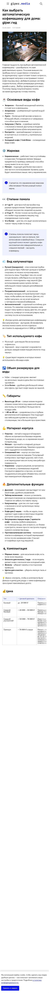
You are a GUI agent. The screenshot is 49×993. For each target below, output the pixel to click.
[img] (7, 3)
